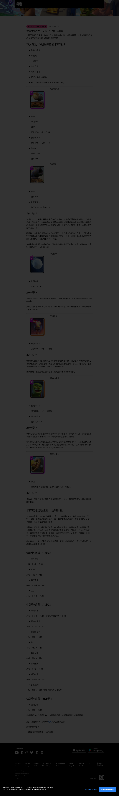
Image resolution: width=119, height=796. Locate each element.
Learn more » (8, 792)
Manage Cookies (91, 789)
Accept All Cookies (107, 789)
